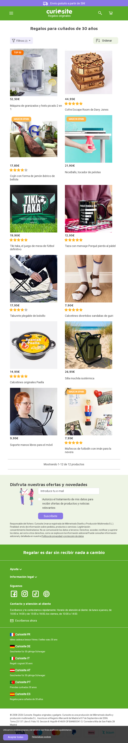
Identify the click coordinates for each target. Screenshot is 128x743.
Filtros (21, 40)
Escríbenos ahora (26, 620)
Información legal (22, 576)
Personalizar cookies (41, 737)
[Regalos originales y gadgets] (59, 11)
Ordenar (107, 40)
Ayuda (14, 569)
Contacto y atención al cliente (30, 603)
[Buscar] (100, 13)
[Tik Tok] (35, 593)
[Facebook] (13, 593)
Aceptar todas (15, 737)
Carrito (111, 13)
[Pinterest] (46, 593)
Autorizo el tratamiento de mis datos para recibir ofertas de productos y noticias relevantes (67, 503)
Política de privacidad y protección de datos (63, 536)
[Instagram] (24, 593)
